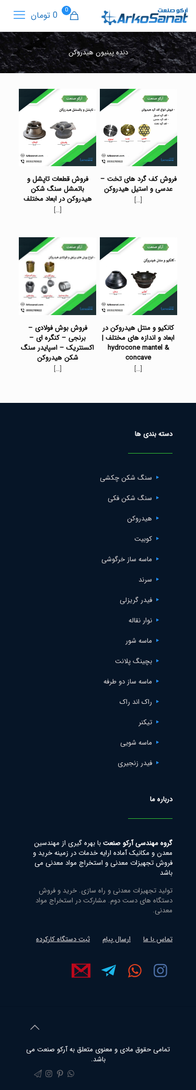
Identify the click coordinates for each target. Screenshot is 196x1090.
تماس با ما (157, 939)
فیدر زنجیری (135, 763)
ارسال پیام (116, 939)
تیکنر (145, 722)
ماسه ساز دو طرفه (127, 681)
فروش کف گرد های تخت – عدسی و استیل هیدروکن (138, 183)
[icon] (38, 1074)
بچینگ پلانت (133, 661)
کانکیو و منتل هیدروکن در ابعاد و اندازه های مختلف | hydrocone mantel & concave (138, 342)
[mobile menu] (19, 16)
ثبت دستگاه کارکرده (63, 939)
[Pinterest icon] (60, 1074)
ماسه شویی (136, 742)
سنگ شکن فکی (130, 498)
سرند (145, 579)
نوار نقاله (140, 620)
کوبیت (143, 539)
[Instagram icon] (49, 1074)
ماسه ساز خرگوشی (126, 559)
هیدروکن (139, 518)
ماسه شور (138, 640)
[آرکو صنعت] (144, 16)
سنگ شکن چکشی (126, 477)
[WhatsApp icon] (71, 1074)
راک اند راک (136, 702)
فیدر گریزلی (136, 600)
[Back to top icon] (34, 1028)
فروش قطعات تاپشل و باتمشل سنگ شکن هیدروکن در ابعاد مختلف (58, 188)
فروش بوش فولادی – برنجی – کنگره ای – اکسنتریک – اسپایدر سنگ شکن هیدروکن (57, 342)
